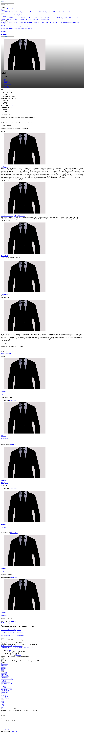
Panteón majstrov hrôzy (36, 11)
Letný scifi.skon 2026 (6, 17)
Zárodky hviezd (5, 698)
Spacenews (4, 8)
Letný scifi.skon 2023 (66, 17)
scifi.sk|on (3, 686)
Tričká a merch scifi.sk (6, 22)
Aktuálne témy (4, 10)
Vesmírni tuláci (8, 23)
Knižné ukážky (18, 11)
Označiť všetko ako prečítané (21, 26)
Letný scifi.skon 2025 (18, 17)
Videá (2, 670)
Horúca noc (4, 333)
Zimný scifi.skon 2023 (54, 17)
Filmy (2, 14)
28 (11, 107)
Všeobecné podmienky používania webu (11, 646)
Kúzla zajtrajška (70, 22)
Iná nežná (15, 22)
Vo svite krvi (4, 256)
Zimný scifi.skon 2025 (30, 17)
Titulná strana (4, 664)
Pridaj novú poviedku (19, 28)
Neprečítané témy (9, 26)
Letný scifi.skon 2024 (42, 17)
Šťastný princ (4, 167)
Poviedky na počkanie (54, 22)
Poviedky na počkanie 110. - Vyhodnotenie (12, 632)
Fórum (2, 26)
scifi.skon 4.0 (16, 19)
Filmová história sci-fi (64, 11)
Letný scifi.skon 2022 (6, 19)
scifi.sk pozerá (46, 11)
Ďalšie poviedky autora (7, 623)
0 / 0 (12, 105)
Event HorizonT (5, 294)
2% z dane (63, 22)
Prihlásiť (3, 731)
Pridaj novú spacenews (7, 28)
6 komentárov (12, 400)
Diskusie (3, 25)
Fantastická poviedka (23, 22)
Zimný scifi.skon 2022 (78, 17)
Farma (2, 394)
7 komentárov (14, 621)
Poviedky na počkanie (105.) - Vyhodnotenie (13, 216)
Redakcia (18, 655)
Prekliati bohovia (54, 11)
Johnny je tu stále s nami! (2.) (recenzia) (11, 630)
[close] (1, 718)
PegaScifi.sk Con (36, 19)
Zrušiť (8, 731)
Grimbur (3, 391)
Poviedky (9, 8)
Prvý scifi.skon (45, 19)
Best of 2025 (4, 11)
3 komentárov (13, 488)
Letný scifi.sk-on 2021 (26, 19)
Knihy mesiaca (26, 11)
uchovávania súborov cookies (25, 647)
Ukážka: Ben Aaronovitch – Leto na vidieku (12, 635)
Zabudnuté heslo (5, 730)
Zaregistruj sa (28, 28)
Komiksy (14, 14)
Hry (18, 14)
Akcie (20, 14)
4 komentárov (14, 444)
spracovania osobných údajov (9, 647)
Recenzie (14, 8)
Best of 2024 (10, 11)
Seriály (6, 14)
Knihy (10, 14)
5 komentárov (14, 577)
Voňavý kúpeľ (4, 483)
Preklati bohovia (5, 691)
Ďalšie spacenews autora (7, 353)
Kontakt (9, 650)
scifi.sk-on (3, 16)
